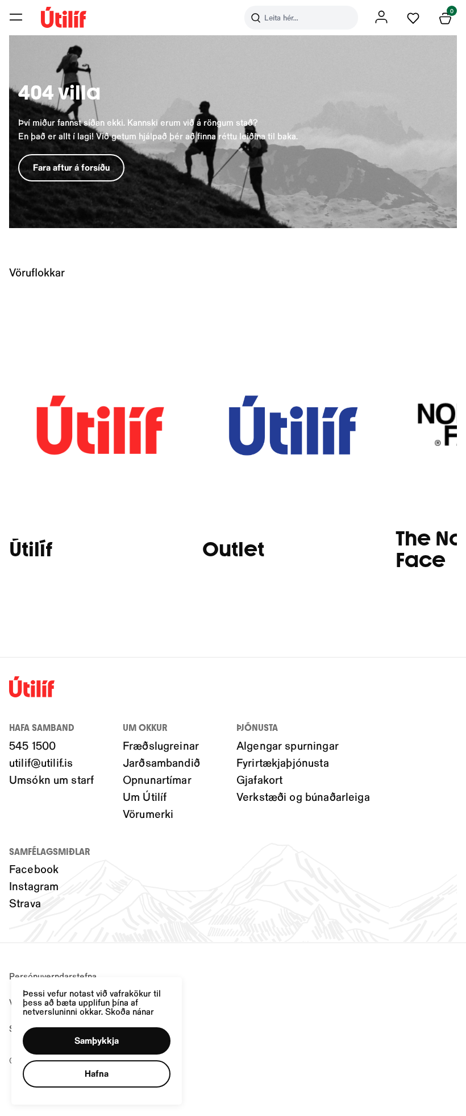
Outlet (233, 550)
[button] (16, 17)
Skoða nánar (129, 1011)
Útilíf (30, 550)
